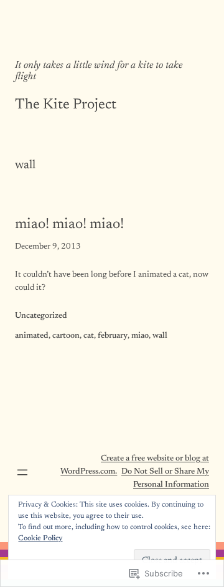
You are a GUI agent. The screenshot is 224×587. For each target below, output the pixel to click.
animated (32, 336)
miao (140, 336)
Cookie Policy (40, 538)
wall (159, 336)
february (113, 336)
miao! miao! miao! (69, 224)
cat (88, 336)
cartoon (66, 336)
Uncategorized (41, 316)
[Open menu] (22, 472)
